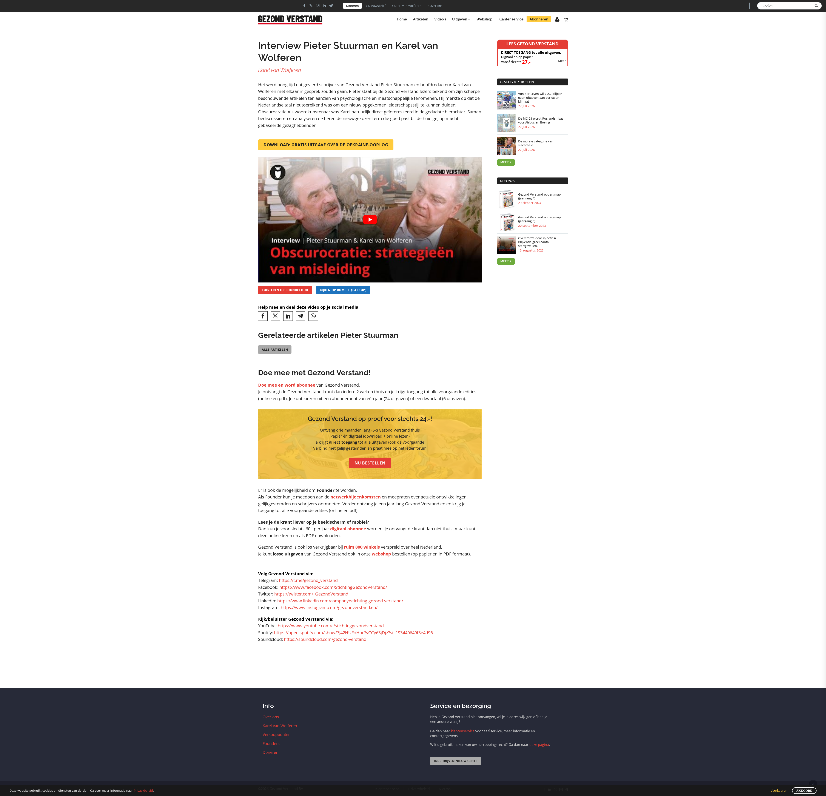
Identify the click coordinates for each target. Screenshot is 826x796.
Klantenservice (511, 19)
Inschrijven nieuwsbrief (456, 761)
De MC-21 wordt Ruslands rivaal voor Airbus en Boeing (541, 120)
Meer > (506, 162)
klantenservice (463, 731)
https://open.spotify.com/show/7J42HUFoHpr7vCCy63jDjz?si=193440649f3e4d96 (353, 633)
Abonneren (539, 19)
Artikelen (420, 19)
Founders (271, 743)
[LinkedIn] (288, 316)
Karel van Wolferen (407, 6)
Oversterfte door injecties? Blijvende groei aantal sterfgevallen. (537, 242)
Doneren (352, 6)
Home (402, 19)
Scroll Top (813, 784)
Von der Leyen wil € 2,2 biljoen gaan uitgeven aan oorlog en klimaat (540, 97)
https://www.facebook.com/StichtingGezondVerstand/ (333, 587)
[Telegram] (300, 316)
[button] (816, 5)
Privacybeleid (143, 790)
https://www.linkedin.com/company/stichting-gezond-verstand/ (340, 601)
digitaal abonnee (348, 529)
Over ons (436, 6)
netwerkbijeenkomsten (355, 497)
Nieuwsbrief (377, 6)
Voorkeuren (779, 790)
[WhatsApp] (313, 316)
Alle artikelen (275, 349)
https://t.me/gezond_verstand (308, 580)
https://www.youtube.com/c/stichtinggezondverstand (331, 626)
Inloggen (554, 20)
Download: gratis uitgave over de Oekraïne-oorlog (326, 145)
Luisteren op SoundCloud (285, 290)
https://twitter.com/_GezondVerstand (311, 594)
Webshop (484, 19)
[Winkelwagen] (566, 19)
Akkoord (804, 790)
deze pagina (539, 744)
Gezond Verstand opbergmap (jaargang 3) (539, 219)
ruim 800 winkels (362, 547)
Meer (562, 61)
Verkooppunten (277, 734)
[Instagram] (317, 5)
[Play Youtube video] (370, 220)
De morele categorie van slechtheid (535, 143)
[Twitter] (311, 5)
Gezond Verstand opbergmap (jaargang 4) (539, 196)
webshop (381, 554)
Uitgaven (459, 19)
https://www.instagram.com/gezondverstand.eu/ (329, 607)
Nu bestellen (369, 463)
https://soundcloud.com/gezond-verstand (325, 639)
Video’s (440, 19)
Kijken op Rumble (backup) (343, 290)
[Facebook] (304, 5)
